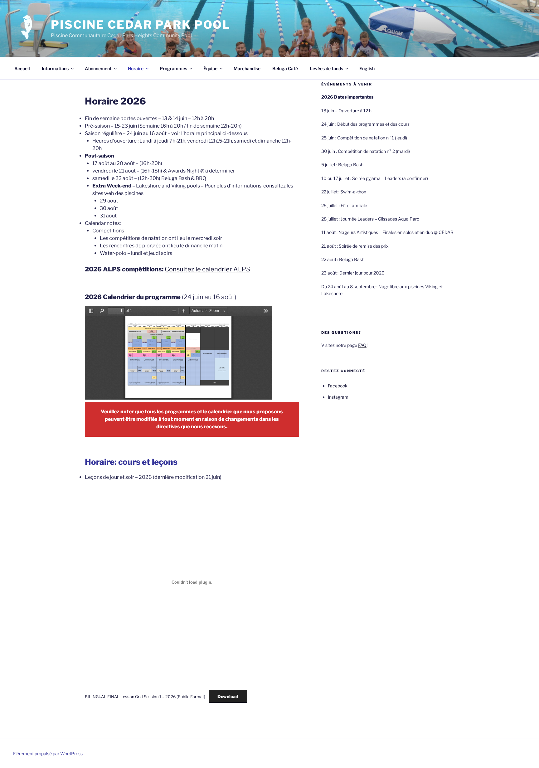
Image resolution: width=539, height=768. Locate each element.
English (367, 68)
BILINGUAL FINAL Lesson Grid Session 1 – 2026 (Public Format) (145, 696)
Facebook (337, 385)
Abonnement (98, 68)
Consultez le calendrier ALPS (207, 269)
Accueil (22, 68)
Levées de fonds (326, 68)
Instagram (338, 397)
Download (227, 696)
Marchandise (247, 68)
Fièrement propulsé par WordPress (48, 753)
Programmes (173, 68)
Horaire (135, 68)
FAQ (362, 345)
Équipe (210, 68)
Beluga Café (285, 68)
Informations (55, 68)
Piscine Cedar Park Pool (141, 25)
